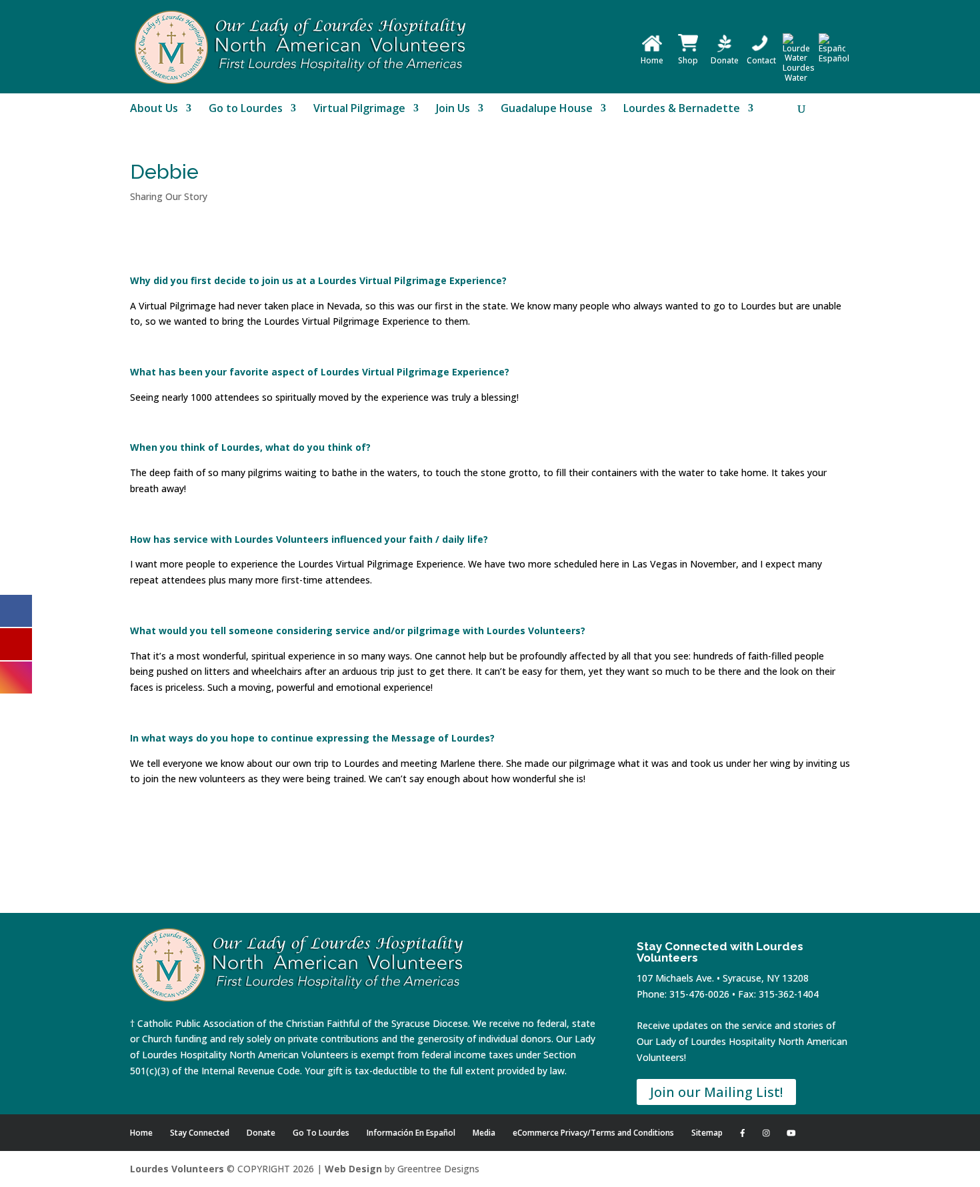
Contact (761, 60)
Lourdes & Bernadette (681, 109)
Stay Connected (199, 1132)
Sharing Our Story (168, 196)
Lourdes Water (799, 72)
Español (834, 58)
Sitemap (707, 1132)
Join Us (453, 109)
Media (484, 1132)
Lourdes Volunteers (177, 1168)
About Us (154, 109)
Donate (725, 60)
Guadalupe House (547, 109)
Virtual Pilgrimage (359, 109)
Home (652, 60)
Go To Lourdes (321, 1132)
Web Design (353, 1168)
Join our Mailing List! (716, 1092)
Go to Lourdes (246, 109)
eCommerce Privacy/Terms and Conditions (593, 1132)
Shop (688, 60)
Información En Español (411, 1132)
